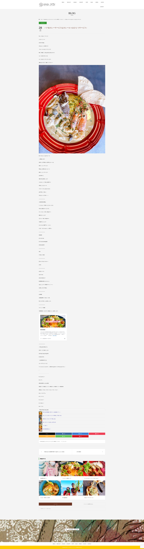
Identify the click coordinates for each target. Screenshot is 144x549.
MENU (63, 2)
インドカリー (58, 441)
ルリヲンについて (48, 441)
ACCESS (102, 2)
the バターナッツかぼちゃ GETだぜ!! (49, 422)
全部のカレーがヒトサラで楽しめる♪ (49, 418)
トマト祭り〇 (45, 425)
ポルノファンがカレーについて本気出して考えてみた (52, 415)
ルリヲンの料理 (53, 441)
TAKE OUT (69, 2)
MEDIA (97, 2)
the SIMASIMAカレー (47, 428)
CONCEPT (81, 2)
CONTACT (102, 6)
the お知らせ (43, 22)
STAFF (87, 2)
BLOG (92, 2)
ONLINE (75, 2)
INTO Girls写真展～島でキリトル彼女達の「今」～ (52, 412)
